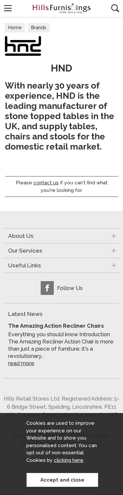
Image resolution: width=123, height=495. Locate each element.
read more (21, 363)
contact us (46, 183)
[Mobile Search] (115, 8)
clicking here (68, 460)
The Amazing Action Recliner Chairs (56, 325)
